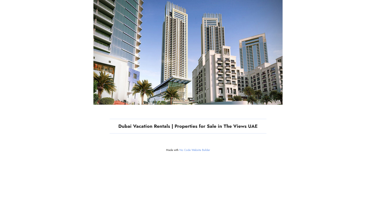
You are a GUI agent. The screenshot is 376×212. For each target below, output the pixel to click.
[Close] (372, 4)
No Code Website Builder (194, 150)
